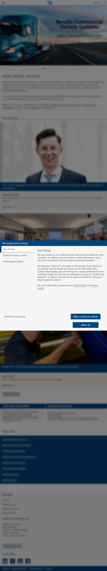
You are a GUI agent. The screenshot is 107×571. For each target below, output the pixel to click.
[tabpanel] (71, 270)
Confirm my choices (15, 316)
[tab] (16, 249)
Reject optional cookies (85, 316)
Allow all (85, 325)
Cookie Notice (80, 285)
